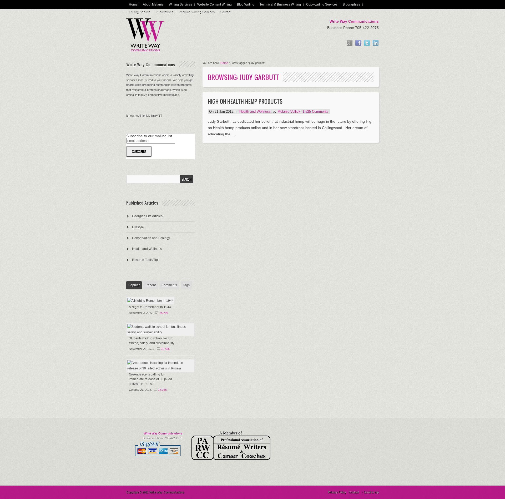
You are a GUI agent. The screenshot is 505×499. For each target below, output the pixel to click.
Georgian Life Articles (147, 216)
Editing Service (139, 12)
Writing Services (180, 4)
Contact (225, 12)
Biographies (351, 4)
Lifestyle (138, 227)
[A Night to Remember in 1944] (150, 301)
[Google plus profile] (349, 43)
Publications (164, 12)
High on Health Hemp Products (245, 101)
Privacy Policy (337, 492)
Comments (169, 285)
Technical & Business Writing (280, 4)
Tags (186, 285)
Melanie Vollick (288, 111)
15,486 (165, 348)
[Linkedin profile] (375, 43)
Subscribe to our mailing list (149, 136)
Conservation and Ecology (151, 238)
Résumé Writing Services (197, 12)
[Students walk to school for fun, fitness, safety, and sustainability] (160, 332)
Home (133, 4)
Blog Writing (245, 4)
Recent (150, 285)
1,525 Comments (315, 111)
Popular (134, 285)
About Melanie (153, 4)
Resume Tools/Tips (145, 260)
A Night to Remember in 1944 (150, 307)
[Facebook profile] (358, 43)
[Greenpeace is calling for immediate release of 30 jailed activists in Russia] (160, 368)
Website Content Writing (214, 4)
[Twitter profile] (367, 43)
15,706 (163, 312)
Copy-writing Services (321, 4)
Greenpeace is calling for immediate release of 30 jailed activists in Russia (150, 379)
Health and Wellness (255, 111)
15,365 (162, 389)
